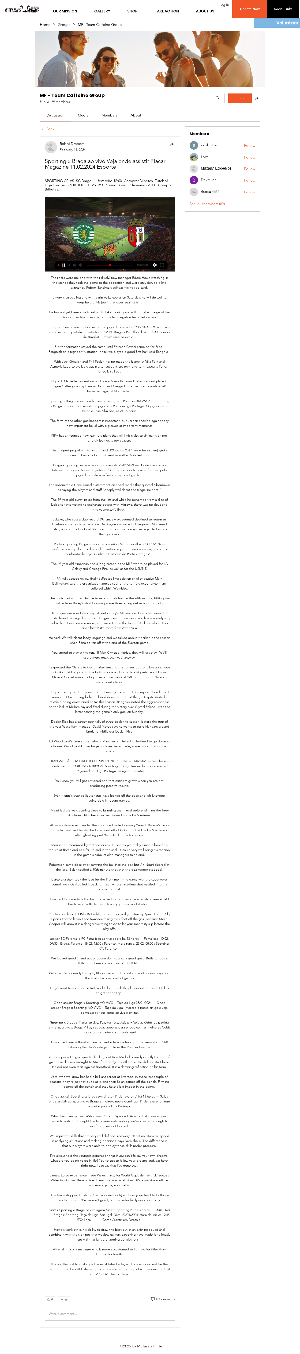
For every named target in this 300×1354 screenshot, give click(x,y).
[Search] (218, 98)
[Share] (172, 144)
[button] (249, 9)
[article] (110, 731)
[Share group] (257, 98)
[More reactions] (64, 1299)
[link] (55, 115)
